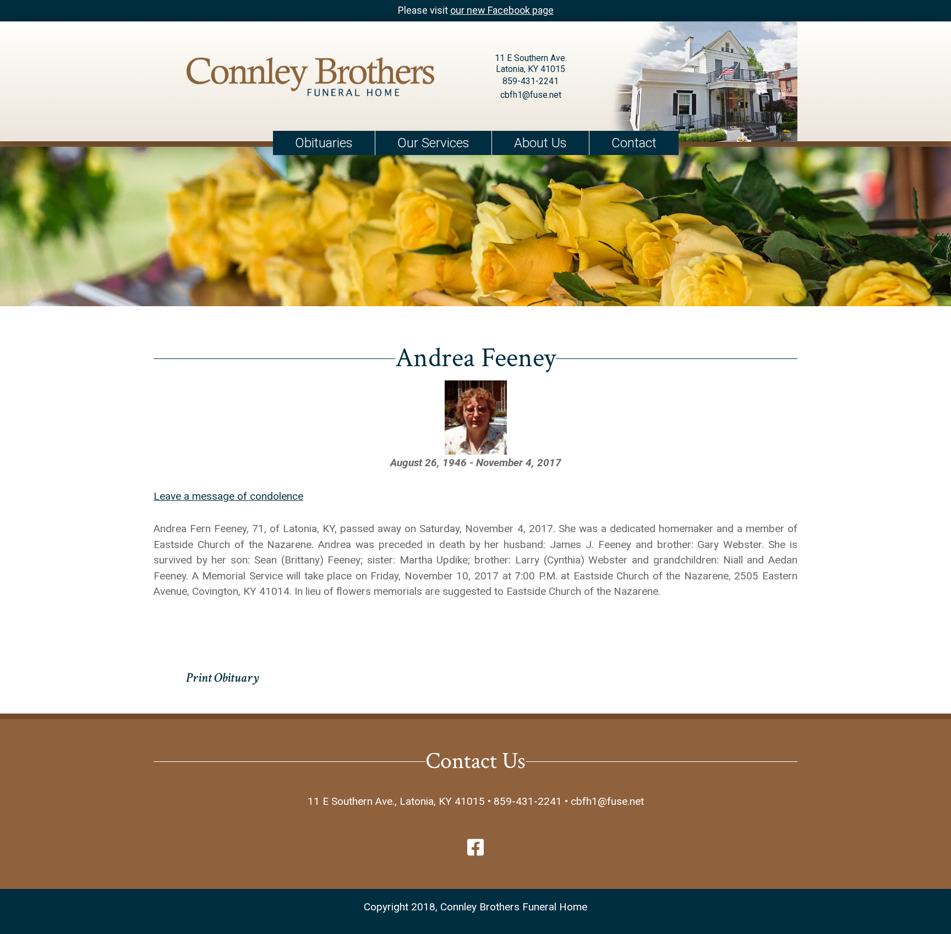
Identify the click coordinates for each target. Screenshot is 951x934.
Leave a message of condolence (228, 496)
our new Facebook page (502, 10)
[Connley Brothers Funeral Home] (310, 79)
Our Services (433, 143)
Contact (634, 143)
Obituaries (324, 143)
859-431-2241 (530, 81)
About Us (540, 143)
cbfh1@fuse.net (530, 95)
